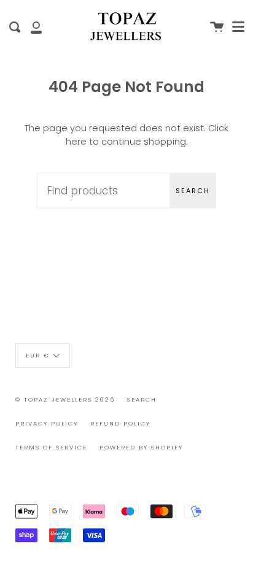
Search (193, 191)
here (76, 141)
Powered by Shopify (141, 447)
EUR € (38, 355)
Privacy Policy (46, 423)
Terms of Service (51, 447)
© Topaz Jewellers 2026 (65, 399)
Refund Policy (120, 423)
